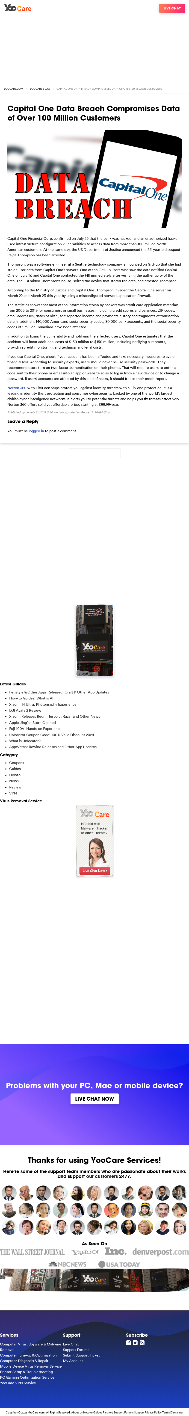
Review (15, 787)
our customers (102, 1176)
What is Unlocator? (25, 740)
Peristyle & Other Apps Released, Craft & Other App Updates (59, 692)
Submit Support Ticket (81, 1355)
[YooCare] (17, 9)
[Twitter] (136, 1342)
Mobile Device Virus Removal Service (31, 1366)
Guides (15, 768)
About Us (77, 1412)
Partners (108, 1412)
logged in (36, 431)
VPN (13, 793)
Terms (166, 1412)
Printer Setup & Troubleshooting (26, 1371)
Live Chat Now (94, 1099)
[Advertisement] (94, 47)
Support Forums (76, 1349)
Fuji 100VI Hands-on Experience (35, 728)
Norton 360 (17, 387)
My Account (73, 1360)
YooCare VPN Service (18, 1382)
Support (139, 1412)
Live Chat (172, 8)
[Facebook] (129, 1342)
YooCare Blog (40, 89)
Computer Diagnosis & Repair (24, 1360)
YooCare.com (13, 89)
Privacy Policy (153, 1412)
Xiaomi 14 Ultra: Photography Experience (43, 704)
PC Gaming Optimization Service (27, 1377)
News (14, 781)
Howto (15, 775)
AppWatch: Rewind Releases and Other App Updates (53, 746)
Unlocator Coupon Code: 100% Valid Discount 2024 (51, 734)
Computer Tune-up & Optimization (28, 1355)
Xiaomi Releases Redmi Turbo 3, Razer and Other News (54, 716)
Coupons (16, 762)
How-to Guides (92, 1412)
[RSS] (143, 1342)
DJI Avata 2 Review (25, 710)
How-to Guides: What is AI (31, 698)
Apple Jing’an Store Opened (32, 722)
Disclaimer (176, 1412)
